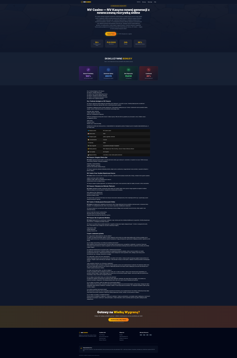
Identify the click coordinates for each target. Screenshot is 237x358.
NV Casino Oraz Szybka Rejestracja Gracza (97, 94)
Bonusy (144, 2)
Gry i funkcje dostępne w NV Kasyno (95, 91)
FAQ (155, 2)
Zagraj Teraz (110, 33)
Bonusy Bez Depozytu (103, 336)
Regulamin (121, 340)
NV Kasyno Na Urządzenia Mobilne (95, 98)
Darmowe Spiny (102, 338)
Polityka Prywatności (123, 338)
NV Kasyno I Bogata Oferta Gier (94, 92)
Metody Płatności (102, 340)
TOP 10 (138, 2)
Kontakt (121, 334)
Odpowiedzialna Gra (123, 336)
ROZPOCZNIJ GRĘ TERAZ (118, 319)
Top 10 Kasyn (102, 334)
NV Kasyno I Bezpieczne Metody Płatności (97, 95)
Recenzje (150, 2)
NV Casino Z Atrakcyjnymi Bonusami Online (97, 97)
